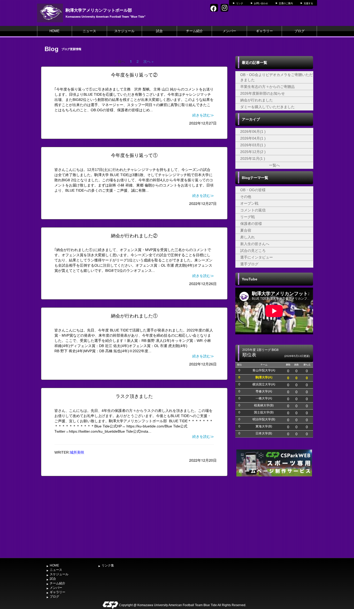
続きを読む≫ (203, 115)
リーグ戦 (247, 217)
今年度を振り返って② (134, 75)
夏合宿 (245, 230)
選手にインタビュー (256, 257)
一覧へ (274, 165)
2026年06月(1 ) (253, 131)
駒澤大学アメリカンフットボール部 (99, 10)
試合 (159, 31)
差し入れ (247, 237)
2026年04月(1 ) (253, 138)
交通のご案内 (286, 3)
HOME (54, 31)
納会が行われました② (134, 235)
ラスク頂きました (134, 396)
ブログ (299, 31)
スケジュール (124, 31)
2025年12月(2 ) (253, 152)
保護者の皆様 (251, 224)
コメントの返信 (253, 210)
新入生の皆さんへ (254, 244)
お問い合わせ (261, 3)
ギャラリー (264, 31)
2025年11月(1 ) (252, 158)
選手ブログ (249, 264)
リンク (239, 3)
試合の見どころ (253, 250)
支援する (308, 3)
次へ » (148, 61)
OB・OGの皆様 (253, 190)
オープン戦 (249, 203)
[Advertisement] (274, 516)
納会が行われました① (134, 316)
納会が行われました (256, 100)
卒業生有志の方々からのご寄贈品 (267, 87)
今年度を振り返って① (134, 155)
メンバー (229, 31)
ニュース (89, 31)
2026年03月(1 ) (253, 145)
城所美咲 (77, 452)
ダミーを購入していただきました (267, 107)
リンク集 (108, 565)
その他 (245, 197)
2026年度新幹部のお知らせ (262, 93)
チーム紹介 (194, 31)
